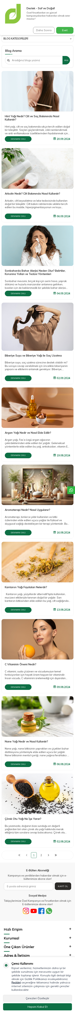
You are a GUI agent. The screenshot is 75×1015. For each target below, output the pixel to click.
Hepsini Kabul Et (38, 1006)
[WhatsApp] (49, 911)
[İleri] (48, 855)
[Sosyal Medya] (26, 911)
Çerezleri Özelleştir (37, 998)
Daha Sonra (44, 30)
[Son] (55, 855)
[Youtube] (34, 911)
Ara (66, 60)
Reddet (16, 982)
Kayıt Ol (63, 886)
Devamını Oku (18, 139)
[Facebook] (41, 911)
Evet (65, 30)
